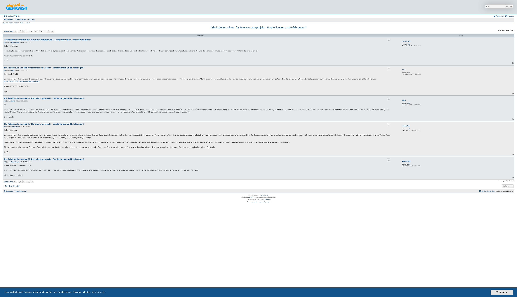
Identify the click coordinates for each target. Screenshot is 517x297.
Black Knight (406, 41)
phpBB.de (268, 199)
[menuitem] (18, 16)
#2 (5, 70)
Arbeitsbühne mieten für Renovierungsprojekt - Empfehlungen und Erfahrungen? (258, 27)
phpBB (251, 197)
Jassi (404, 100)
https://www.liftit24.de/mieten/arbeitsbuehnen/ (22, 81)
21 (409, 103)
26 (409, 128)
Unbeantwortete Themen (11, 23)
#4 (5, 126)
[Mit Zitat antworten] (388, 40)
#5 (5, 162)
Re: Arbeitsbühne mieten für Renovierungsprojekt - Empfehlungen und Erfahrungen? (44, 68)
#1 (5, 42)
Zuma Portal (264, 195)
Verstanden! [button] (501, 292)
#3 (5, 101)
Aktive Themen (25, 23)
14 (409, 44)
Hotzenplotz (406, 126)
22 (409, 72)
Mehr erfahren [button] (98, 292)
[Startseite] (16, 7)
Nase (403, 69)
